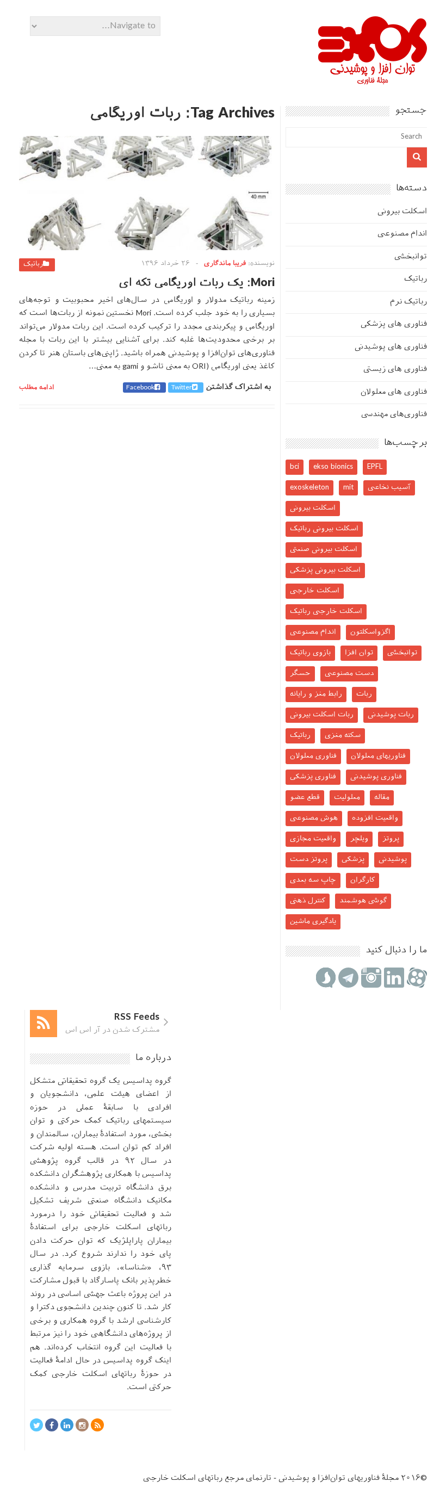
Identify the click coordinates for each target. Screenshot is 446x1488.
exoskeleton (309, 487)
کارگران (362, 880)
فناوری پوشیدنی (376, 777)
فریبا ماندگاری (225, 263)
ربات (364, 694)
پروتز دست (308, 859)
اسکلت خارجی (314, 591)
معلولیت (347, 797)
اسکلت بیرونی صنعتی (323, 549)
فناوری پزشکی (313, 777)
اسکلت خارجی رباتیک (326, 611)
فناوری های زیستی (395, 369)
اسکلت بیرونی (402, 212)
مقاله (381, 797)
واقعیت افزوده (375, 818)
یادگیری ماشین (313, 921)
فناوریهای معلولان (378, 756)
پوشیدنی (393, 859)
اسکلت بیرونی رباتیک (324, 529)
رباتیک (33, 264)
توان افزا (359, 653)
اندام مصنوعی (402, 234)
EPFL (374, 467)
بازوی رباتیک (310, 653)
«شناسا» (136, 1268)
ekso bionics (333, 467)
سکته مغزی (343, 735)
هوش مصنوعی (314, 818)
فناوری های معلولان (394, 392)
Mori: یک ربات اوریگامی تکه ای (197, 283)
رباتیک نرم (408, 302)
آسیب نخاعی (389, 487)
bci (294, 467)
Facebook (140, 387)
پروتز (390, 839)
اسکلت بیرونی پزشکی (325, 570)
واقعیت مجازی (313, 839)
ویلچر (359, 839)
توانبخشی (410, 257)
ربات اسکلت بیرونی (322, 715)
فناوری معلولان (313, 756)
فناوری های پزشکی (394, 324)
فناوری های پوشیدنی (391, 347)
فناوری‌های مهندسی (394, 415)
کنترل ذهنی (307, 901)
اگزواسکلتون (370, 632)
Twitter (181, 387)
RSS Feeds (136, 1018)
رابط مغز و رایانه (316, 694)
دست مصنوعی (349, 673)
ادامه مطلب (36, 387)
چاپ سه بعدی (313, 880)
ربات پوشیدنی (391, 715)
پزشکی (353, 859)
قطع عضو (305, 797)
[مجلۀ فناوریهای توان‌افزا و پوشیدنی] (372, 81)
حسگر (300, 673)
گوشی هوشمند (363, 901)
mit (348, 487)
